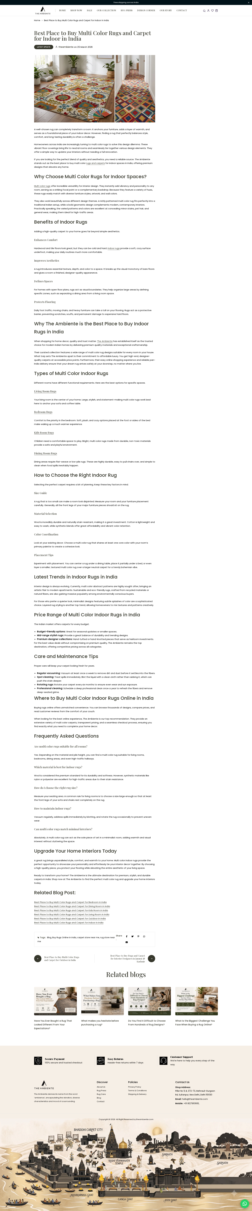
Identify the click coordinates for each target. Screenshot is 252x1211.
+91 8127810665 (191, 1103)
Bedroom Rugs (43, 412)
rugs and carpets (95, 163)
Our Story (166, 10)
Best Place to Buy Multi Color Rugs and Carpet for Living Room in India (71, 914)
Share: (119, 937)
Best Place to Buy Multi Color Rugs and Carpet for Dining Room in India (72, 906)
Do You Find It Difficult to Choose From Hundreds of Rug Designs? (147, 1022)
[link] (55, 1001)
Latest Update (43, 47)
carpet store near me (88, 937)
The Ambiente (105, 341)
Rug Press (126, 10)
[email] (127, 942)
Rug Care (101, 1094)
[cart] (216, 10)
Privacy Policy (134, 1087)
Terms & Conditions (137, 1090)
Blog (49, 937)
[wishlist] (212, 10)
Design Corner (146, 10)
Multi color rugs (42, 185)
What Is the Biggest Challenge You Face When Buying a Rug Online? (195, 1022)
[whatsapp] (144, 936)
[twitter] (132, 936)
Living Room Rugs (45, 391)
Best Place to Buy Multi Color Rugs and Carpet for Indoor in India (68, 922)
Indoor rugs (114, 248)
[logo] (43, 10)
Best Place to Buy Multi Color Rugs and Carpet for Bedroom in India (70, 902)
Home (62, 10)
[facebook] (127, 936)
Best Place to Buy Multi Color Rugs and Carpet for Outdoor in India (70, 918)
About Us (101, 1087)
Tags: (43, 937)
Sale (89, 10)
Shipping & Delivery (137, 1094)
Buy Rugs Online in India (64, 937)
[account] (208, 10)
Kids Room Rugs (44, 432)
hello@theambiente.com (195, 1099)
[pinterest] (138, 936)
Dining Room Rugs (45, 453)
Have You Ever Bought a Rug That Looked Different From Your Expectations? (53, 1024)
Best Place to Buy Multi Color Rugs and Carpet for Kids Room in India (71, 910)
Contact (181, 10)
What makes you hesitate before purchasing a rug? (100, 1022)
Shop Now (76, 10)
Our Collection (106, 10)
